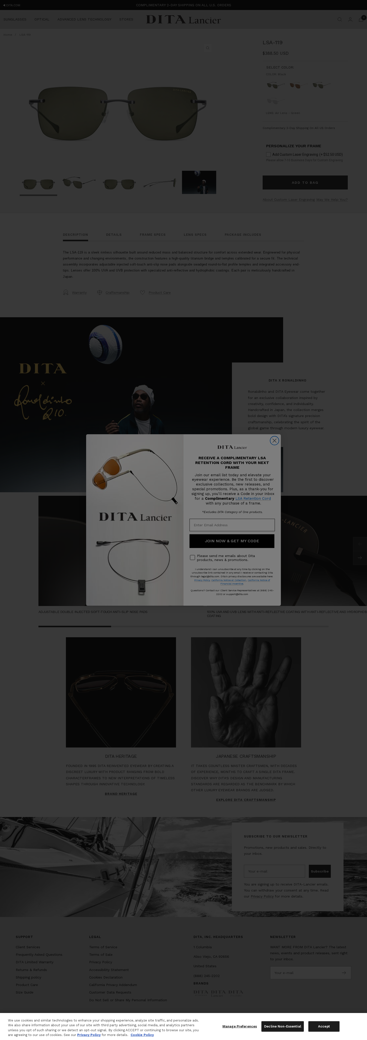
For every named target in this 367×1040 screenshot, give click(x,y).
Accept (324, 1026)
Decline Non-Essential (282, 1026)
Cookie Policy (142, 1035)
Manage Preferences (239, 1026)
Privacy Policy (89, 1035)
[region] (183, 1026)
